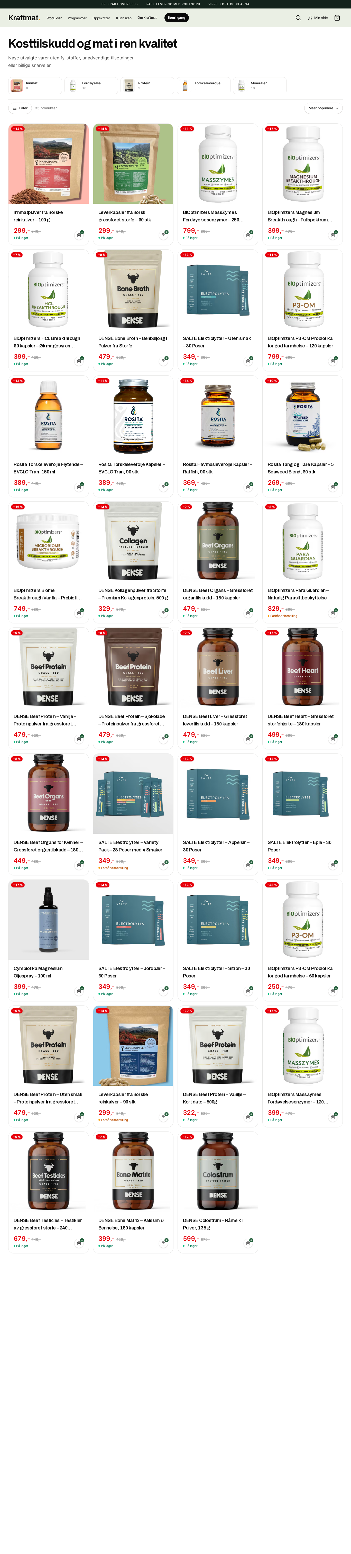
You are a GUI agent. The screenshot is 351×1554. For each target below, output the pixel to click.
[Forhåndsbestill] (332, 613)
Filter (23, 108)
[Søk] (298, 17)
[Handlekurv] (337, 17)
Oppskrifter (101, 18)
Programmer (77, 18)
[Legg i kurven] (79, 235)
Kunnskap (123, 18)
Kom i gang (176, 18)
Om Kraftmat (146, 18)
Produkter (54, 18)
